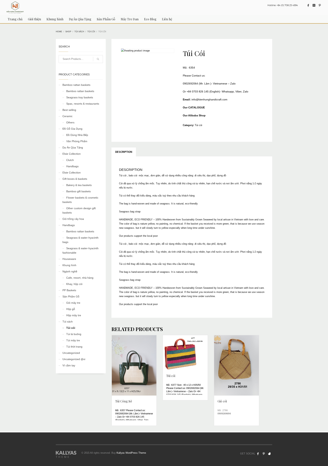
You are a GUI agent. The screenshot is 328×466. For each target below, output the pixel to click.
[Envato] (269, 454)
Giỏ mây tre (73, 302)
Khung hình (69, 265)
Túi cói (198, 125)
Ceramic (67, 116)
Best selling (69, 109)
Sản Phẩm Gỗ (70, 296)
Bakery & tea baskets (79, 185)
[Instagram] (314, 5)
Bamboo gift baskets (78, 191)
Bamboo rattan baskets (76, 84)
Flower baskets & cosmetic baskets (80, 199)
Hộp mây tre (73, 315)
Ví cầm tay (68, 365)
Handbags (72, 166)
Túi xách (67, 321)
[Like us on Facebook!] (258, 454)
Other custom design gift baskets (79, 210)
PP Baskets (69, 290)
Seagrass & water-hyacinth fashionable (80, 250)
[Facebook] (308, 5)
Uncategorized (71, 352)
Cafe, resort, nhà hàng (79, 277)
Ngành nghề (69, 271)
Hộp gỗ (70, 309)
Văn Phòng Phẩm (76, 141)
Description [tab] (123, 152)
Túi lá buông (73, 334)
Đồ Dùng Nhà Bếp (77, 134)
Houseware (69, 258)
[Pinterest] (319, 5)
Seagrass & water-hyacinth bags (80, 240)
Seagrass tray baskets (79, 97)
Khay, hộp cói (74, 283)
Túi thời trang (74, 346)
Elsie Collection (71, 153)
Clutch (70, 160)
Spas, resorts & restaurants (82, 103)
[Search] (98, 59)
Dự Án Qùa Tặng (72, 147)
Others (70, 122)
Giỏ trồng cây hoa (73, 218)
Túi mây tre (73, 340)
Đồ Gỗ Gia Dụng (72, 128)
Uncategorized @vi (73, 359)
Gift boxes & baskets (74, 178)
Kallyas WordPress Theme (131, 452)
